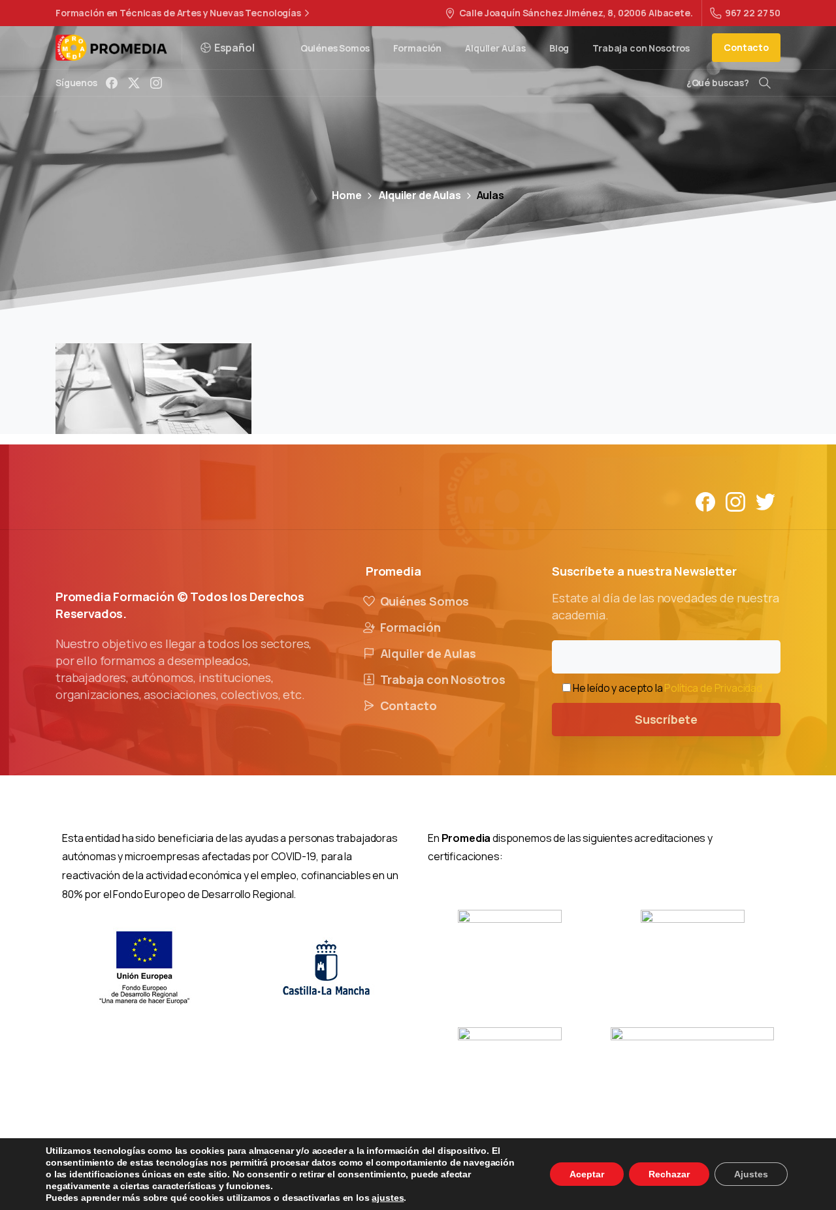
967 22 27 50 (752, 13)
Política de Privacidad (713, 688)
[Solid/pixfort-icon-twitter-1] (765, 501)
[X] (134, 83)
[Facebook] (112, 83)
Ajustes (751, 1174)
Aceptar (587, 1174)
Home (346, 195)
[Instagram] (156, 83)
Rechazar (669, 1174)
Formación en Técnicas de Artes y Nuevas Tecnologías (178, 13)
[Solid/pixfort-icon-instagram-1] (735, 501)
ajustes (388, 1197)
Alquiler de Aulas (419, 195)
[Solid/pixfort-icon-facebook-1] (705, 501)
